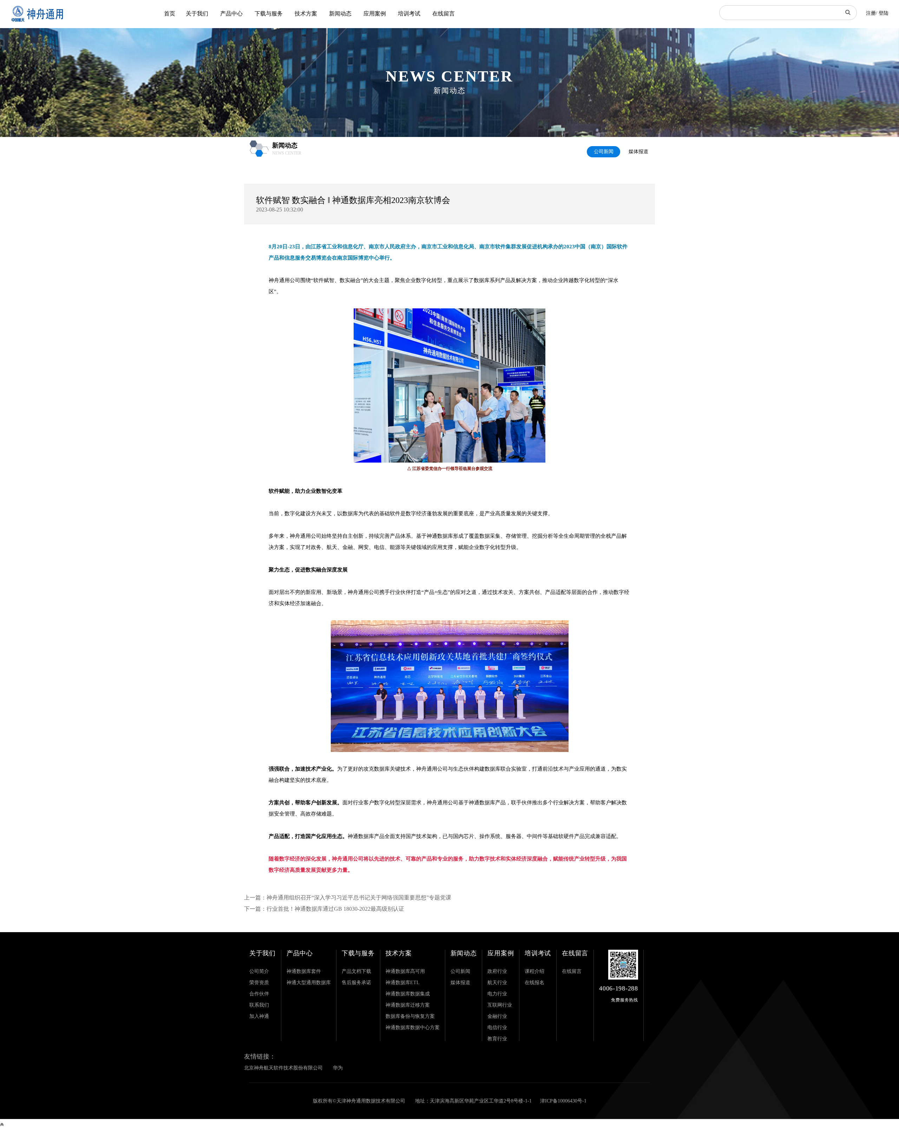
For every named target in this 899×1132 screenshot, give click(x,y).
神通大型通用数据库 (309, 982)
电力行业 (497, 993)
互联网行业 (499, 1005)
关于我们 (197, 14)
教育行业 (497, 1038)
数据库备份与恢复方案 (410, 1016)
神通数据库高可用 (405, 971)
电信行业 (497, 1027)
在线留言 (443, 14)
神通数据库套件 (304, 971)
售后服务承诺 (356, 982)
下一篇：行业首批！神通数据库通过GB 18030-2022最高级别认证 (324, 909)
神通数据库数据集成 (408, 993)
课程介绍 (534, 971)
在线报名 (534, 982)
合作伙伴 (259, 993)
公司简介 (259, 971)
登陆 (883, 13)
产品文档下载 (356, 971)
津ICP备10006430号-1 (563, 1101)
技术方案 (306, 14)
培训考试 (409, 14)
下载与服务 (269, 14)
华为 (338, 1068)
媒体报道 (638, 151)
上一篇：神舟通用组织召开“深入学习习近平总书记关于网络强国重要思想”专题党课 (347, 898)
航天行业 (497, 982)
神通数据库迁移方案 (408, 1005)
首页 (169, 14)
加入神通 (259, 1016)
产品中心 (231, 14)
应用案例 (374, 14)
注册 (871, 13)
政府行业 (497, 971)
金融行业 (497, 1016)
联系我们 (259, 1005)
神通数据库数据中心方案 (413, 1027)
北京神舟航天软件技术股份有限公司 (283, 1068)
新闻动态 (340, 14)
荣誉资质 (259, 982)
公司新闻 (603, 151)
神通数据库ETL (403, 982)
